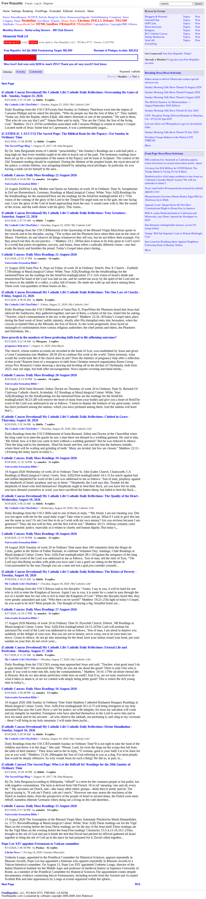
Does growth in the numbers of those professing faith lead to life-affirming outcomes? (59, 337)
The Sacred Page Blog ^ (18, 145)
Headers (122, 76)
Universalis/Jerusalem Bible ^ (22, 183)
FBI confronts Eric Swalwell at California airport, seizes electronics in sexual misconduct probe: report (173, 161)
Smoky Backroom (154, 36)
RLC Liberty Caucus (156, 33)
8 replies (50, 503)
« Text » (134, 76)
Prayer (6, 17)
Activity (20, 71)
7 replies (50, 220)
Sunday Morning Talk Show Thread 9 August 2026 (172, 92)
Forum (29, 3)
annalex (40, 179)
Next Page (8, 83)
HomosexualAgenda (78, 17)
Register (48, 3)
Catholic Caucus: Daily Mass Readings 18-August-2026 (39, 533)
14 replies (52, 179)
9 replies (50, 99)
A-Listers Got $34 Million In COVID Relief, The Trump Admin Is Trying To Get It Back (171, 170)
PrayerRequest (19, 17)
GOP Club (150, 23)
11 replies (53, 462)
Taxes (126, 17)
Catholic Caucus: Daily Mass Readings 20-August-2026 (39, 375)
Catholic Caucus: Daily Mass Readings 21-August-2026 (39, 254)
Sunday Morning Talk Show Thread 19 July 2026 (172, 132)
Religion (149, 30)
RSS (137, 884)
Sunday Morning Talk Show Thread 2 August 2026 (172, 97)
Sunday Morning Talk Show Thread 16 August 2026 (173, 87)
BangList (53, 17)
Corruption (115, 17)
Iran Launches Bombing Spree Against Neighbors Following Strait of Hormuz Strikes (171, 243)
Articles (7, 71)
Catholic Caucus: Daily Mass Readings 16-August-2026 (39, 688)
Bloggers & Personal (156, 16)
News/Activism (153, 26)
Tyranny (55, 20)
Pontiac (40, 847)
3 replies (51, 141)
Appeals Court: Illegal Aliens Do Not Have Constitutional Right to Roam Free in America (170, 206)
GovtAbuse (43, 20)
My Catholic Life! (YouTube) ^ (22, 104)
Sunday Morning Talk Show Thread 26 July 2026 (172, 110)
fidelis (39, 99)
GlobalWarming (99, 17)
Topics (186, 16)
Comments (36, 71)
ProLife (43, 17)
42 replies (52, 847)
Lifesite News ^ (13, 852)
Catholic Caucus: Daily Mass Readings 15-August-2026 (39, 806)
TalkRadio (8, 24)
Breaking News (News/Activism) (163, 72)
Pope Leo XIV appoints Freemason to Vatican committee (40, 843)
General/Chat (152, 19)
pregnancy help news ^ (18, 345)
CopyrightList (101, 24)
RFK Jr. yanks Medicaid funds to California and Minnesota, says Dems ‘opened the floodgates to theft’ (171, 216)
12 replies (52, 692)
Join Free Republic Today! (177, 53)
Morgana (41, 341)
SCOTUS (33, 17)
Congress (8, 20)
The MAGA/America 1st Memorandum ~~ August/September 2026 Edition (168, 104)
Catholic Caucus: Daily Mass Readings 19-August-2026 (39, 458)
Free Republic (12, 3)
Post (197, 16)
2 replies (54, 341)
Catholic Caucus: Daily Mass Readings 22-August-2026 (39, 175)
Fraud (17, 20)
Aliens (62, 17)
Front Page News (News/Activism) (164, 153)
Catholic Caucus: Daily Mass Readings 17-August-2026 (39, 609)
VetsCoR (149, 40)
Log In (38, 3)
